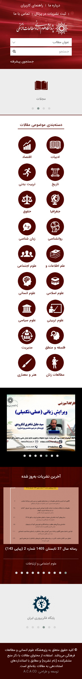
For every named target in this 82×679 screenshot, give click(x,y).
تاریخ (55, 184)
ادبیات (55, 157)
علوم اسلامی (55, 293)
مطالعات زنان (55, 374)
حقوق (27, 211)
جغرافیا (55, 211)
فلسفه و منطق (55, 347)
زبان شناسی (27, 238)
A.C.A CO (30, 671)
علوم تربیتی (55, 320)
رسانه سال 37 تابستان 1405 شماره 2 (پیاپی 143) (41, 549)
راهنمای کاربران (32, 5)
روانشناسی (55, 238)
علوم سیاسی (27, 320)
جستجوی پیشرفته (22, 61)
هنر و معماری (26, 374)
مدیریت (27, 347)
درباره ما (54, 5)
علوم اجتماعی (26, 266)
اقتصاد (26, 157)
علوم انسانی (26, 293)
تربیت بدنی (27, 184)
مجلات (41, 99)
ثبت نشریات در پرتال (50, 14)
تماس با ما (21, 14)
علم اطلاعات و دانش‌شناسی (55, 268)
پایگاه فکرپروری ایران (41, 617)
